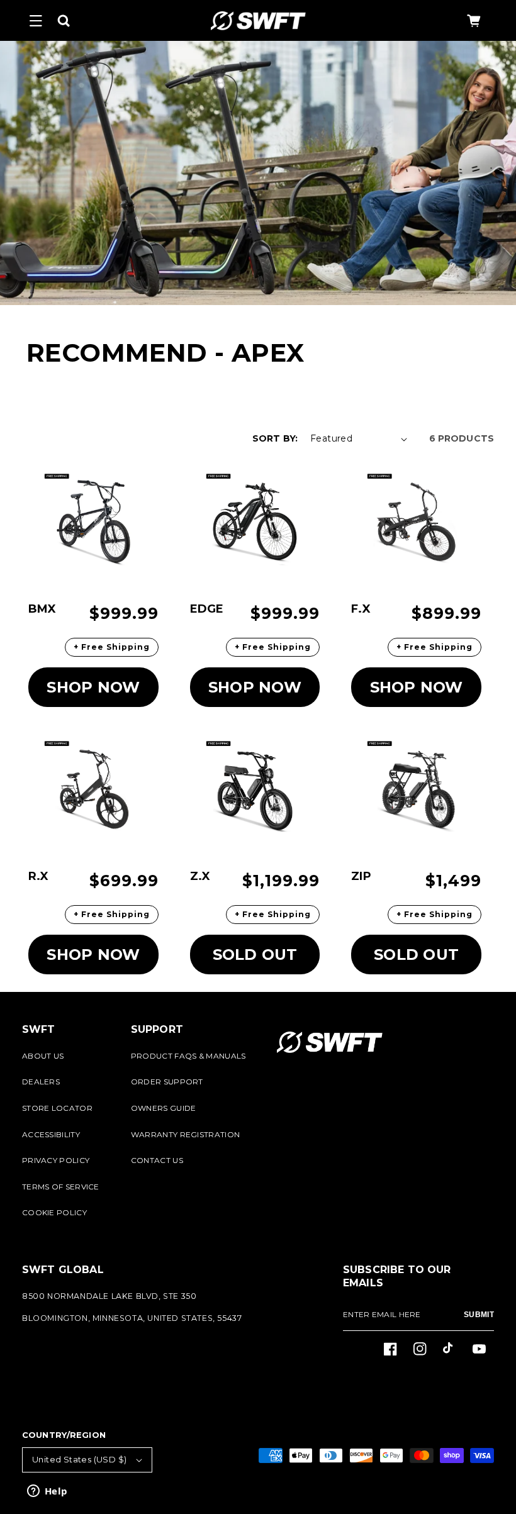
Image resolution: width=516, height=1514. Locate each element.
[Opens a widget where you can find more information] (47, 1492)
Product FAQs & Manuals (188, 1055)
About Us (43, 1055)
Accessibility (51, 1134)
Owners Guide (163, 1108)
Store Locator (57, 1108)
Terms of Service (60, 1186)
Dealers (41, 1081)
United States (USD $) (79, 1459)
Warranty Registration (185, 1134)
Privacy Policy (55, 1160)
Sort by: (275, 438)
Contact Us (157, 1160)
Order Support (167, 1081)
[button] (36, 21)
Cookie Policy (54, 1212)
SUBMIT (479, 1314)
